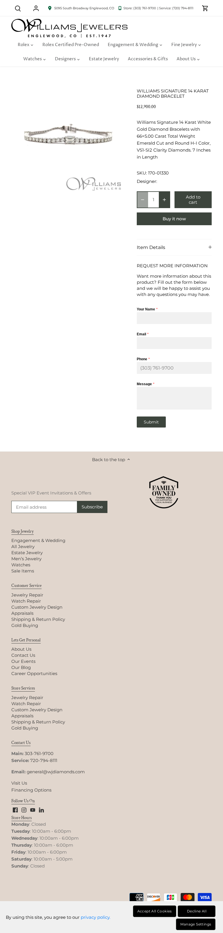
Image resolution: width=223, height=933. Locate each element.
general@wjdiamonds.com (56, 771)
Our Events (23, 661)
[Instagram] (23, 810)
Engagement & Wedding (38, 540)
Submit (151, 422)
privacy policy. (95, 917)
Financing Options (31, 790)
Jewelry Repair (27, 595)
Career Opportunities (34, 673)
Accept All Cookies (154, 911)
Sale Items (22, 571)
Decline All (196, 911)
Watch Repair (26, 601)
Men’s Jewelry (26, 558)
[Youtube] (32, 810)
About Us (21, 649)
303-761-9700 (39, 753)
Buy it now (174, 218)
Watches (20, 565)
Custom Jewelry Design (36, 607)
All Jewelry (23, 546)
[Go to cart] (205, 8)
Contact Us (23, 655)
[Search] (17, 8)
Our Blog (21, 667)
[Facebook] (15, 810)
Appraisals (22, 613)
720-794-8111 (43, 760)
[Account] (36, 8)
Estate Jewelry (27, 552)
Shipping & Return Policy (38, 619)
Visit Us (19, 783)
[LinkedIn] (41, 810)
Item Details (151, 247)
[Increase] (164, 200)
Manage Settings (195, 924)
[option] (68, 139)
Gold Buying (24, 625)
